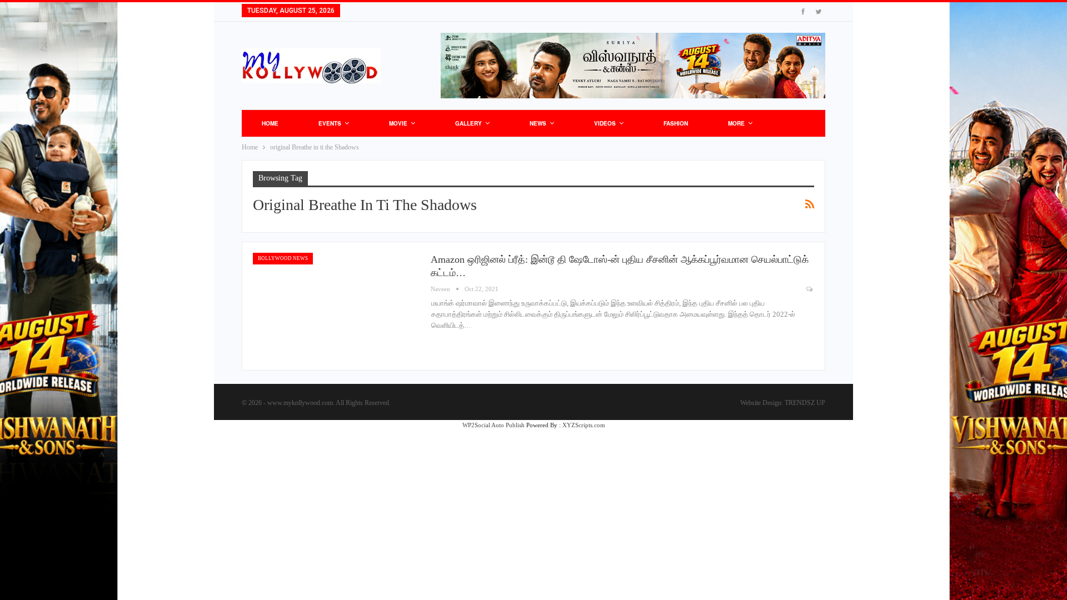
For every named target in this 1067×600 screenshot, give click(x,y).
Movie (398, 123)
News (538, 123)
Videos (605, 123)
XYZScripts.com (583, 425)
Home (270, 123)
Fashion (676, 123)
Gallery (468, 123)
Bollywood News (283, 258)
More (736, 123)
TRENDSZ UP (805, 403)
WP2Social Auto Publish (493, 425)
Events (329, 123)
